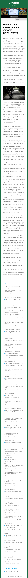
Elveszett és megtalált (10, 413)
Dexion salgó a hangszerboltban (12, 389)
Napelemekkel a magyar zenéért (12, 477)
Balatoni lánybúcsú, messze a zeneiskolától (14, 381)
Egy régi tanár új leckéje (10, 395)
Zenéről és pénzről (9, 553)
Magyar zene (14, 3)
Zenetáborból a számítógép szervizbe (13, 559)
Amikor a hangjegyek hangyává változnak (14, 355)
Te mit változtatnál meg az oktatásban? (13, 525)
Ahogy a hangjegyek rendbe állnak (12, 351)
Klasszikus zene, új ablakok (11, 436)
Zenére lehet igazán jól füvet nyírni (12, 551)
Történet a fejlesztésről (10, 527)
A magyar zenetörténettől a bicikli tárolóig (14, 317)
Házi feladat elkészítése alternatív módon (14, 421)
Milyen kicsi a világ (9, 457)
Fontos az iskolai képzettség (12, 571)
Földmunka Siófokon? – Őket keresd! (13, 416)
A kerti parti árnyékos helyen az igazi (13, 297)
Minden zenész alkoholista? (11, 459)
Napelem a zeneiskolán (10, 475)
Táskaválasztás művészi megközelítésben (14, 519)
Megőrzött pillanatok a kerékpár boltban (13, 451)
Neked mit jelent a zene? (10, 483)
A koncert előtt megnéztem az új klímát (13, 305)
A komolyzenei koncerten (10, 302)
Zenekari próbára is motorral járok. (12, 549)
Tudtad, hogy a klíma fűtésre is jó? (12, 529)
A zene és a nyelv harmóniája (11, 334)
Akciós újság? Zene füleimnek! (11, 353)
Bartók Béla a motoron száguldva (12, 384)
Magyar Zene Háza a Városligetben (12, 445)
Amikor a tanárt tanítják (10, 357)
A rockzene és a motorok (10, 325)
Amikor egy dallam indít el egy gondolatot (14, 363)
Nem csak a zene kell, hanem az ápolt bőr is (14, 485)
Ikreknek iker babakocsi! (10, 431)
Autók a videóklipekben (10, 372)
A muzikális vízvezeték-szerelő (11, 320)
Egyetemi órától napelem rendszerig (13, 408)
